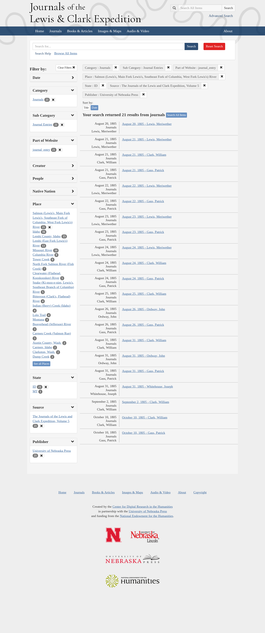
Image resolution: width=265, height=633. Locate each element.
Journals (55, 31)
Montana (38, 319)
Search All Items (176, 115)
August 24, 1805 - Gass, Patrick (143, 278)
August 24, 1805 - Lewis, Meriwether (147, 247)
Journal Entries (42, 124)
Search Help (43, 53)
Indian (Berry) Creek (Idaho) (51, 305)
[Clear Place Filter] (49, 227)
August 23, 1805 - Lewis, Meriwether (147, 216)
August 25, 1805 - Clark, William (144, 294)
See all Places (41, 363)
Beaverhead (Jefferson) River (52, 324)
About (228, 31)
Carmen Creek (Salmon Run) (52, 333)
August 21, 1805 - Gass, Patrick (143, 170)
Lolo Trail (39, 315)
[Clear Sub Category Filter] (62, 125)
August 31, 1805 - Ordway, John (143, 355)
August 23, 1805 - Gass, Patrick (143, 232)
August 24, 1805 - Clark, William (144, 263)
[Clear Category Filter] (53, 100)
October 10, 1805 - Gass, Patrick (143, 433)
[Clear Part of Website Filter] (59, 150)
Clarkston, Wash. (44, 352)
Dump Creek (41, 356)
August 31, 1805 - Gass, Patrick (143, 371)
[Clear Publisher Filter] (41, 455)
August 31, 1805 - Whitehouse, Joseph (147, 386)
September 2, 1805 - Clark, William (145, 402)
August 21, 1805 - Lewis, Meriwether (147, 139)
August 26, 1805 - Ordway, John (143, 309)
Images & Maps (109, 31)
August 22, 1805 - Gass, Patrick (143, 201)
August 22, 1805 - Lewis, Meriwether (147, 185)
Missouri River (42, 250)
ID (34, 386)
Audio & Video (138, 31)
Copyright (200, 492)
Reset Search (214, 46)
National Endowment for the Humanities (146, 516)
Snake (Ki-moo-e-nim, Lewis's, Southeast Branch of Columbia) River (53, 287)
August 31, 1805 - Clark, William (144, 340)
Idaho (36, 231)
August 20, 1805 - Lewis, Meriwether (147, 124)
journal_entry (41, 149)
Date (94, 107)
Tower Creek (41, 259)
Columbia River (43, 254)
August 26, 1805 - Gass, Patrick (143, 324)
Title (86, 107)
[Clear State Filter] (45, 387)
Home (39, 31)
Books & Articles (79, 31)
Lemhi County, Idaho (47, 236)
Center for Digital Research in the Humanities (142, 506)
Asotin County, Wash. (47, 343)
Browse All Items (65, 53)
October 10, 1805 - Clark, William (144, 417)
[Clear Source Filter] (41, 426)
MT (35, 391)
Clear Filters (65, 67)
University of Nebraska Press (52, 451)
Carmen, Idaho (42, 347)
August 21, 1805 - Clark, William (144, 154)
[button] (115, 67)
